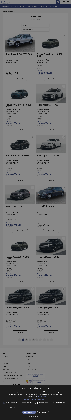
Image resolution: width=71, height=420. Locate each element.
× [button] (69, 387)
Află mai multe (42, 396)
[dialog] (35, 402)
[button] (35, 399)
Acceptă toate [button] (29, 412)
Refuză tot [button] (43, 412)
